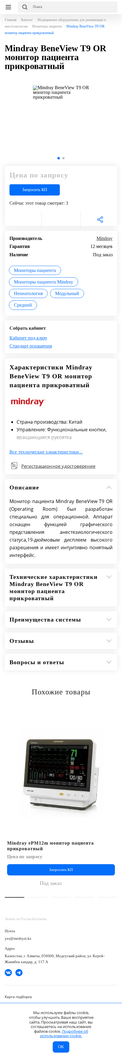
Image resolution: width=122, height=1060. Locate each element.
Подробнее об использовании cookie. (64, 1034)
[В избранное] (21, 219)
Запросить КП (34, 190)
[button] (58, 158)
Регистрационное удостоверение (58, 466)
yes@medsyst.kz (18, 938)
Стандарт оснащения (30, 345)
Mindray (105, 238)
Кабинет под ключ (28, 337)
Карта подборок (18, 996)
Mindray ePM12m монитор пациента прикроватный (50, 845)
